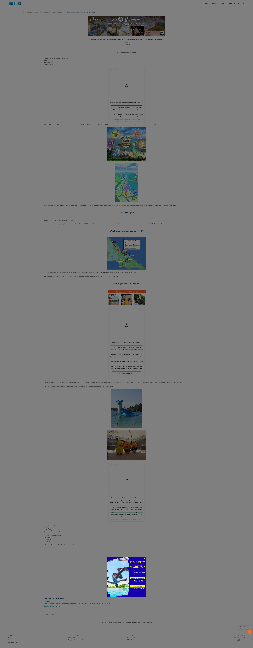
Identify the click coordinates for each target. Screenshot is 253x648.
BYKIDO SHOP (137, 586)
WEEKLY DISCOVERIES (137, 578)
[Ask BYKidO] (249, 632)
